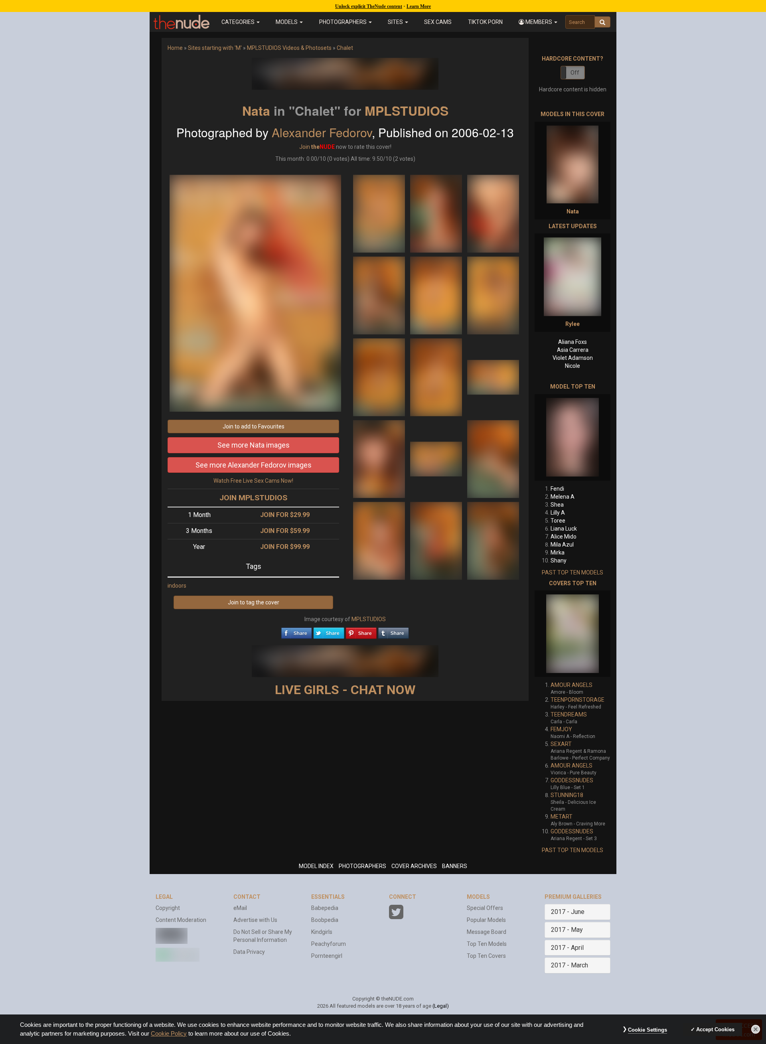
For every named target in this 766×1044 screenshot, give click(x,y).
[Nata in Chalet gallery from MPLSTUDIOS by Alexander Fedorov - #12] (493, 458)
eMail (240, 908)
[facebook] (296, 631)
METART (562, 816)
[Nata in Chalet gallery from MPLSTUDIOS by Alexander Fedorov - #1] (379, 213)
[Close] (755, 1029)
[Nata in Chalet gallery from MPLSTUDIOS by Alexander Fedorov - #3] (493, 213)
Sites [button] (396, 22)
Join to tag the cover (253, 602)
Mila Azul (562, 544)
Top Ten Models (487, 944)
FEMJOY (561, 729)
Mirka (558, 552)
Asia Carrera (572, 350)
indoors (177, 585)
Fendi (557, 488)
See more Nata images (253, 445)
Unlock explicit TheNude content (368, 6)
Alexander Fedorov (322, 132)
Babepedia (324, 908)
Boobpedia (324, 920)
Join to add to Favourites (253, 426)
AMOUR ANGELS (571, 685)
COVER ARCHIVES (414, 866)
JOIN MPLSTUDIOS (253, 497)
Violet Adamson (573, 358)
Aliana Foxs (572, 342)
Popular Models (486, 920)
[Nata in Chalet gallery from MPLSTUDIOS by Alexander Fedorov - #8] (436, 376)
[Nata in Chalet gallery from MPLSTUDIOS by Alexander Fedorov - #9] (493, 376)
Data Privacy (249, 952)
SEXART (561, 744)
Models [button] (287, 22)
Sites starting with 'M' (215, 48)
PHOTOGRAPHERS (362, 866)
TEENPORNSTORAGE (577, 700)
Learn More (419, 6)
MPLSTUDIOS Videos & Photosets (289, 48)
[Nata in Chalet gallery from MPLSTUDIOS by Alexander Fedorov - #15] (493, 540)
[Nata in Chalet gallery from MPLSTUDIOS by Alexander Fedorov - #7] (379, 376)
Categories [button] (238, 22)
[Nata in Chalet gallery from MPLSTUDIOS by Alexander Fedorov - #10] (379, 458)
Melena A (562, 496)
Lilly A (558, 512)
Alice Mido (563, 536)
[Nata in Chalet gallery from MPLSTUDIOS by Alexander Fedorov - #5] (436, 295)
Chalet (345, 48)
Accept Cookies (715, 1029)
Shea (557, 504)
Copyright (168, 908)
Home (175, 48)
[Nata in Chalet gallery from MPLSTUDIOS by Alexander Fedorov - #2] (436, 213)
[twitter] (328, 631)
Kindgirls (321, 932)
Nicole (572, 366)
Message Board (486, 932)
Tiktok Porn (485, 22)
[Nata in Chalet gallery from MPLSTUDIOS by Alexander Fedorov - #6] (493, 295)
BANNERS (454, 866)
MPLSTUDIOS (406, 110)
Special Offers (485, 908)
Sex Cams (438, 22)
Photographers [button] (343, 22)
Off (575, 72)
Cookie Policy (169, 1033)
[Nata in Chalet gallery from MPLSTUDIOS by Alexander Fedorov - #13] (379, 540)
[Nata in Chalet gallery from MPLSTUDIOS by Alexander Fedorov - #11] (436, 458)
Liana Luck (564, 528)
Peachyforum (328, 944)
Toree (558, 520)
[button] (538, 22)
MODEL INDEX (316, 866)
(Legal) (440, 1006)
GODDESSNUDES (572, 780)
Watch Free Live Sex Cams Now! (253, 481)
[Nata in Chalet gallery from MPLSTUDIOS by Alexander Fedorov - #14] (436, 540)
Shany (559, 560)
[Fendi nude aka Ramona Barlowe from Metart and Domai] (572, 437)
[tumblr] (393, 631)
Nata (256, 110)
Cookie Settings (647, 1030)
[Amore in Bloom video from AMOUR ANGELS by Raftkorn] (572, 633)
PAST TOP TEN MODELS (572, 572)
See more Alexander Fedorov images (253, 465)
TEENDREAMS (569, 714)
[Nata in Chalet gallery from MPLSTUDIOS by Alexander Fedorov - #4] (379, 295)
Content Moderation (181, 920)
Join (304, 147)
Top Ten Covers (486, 956)
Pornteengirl (326, 956)
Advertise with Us (255, 920)
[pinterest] (361, 631)
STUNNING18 (567, 795)
